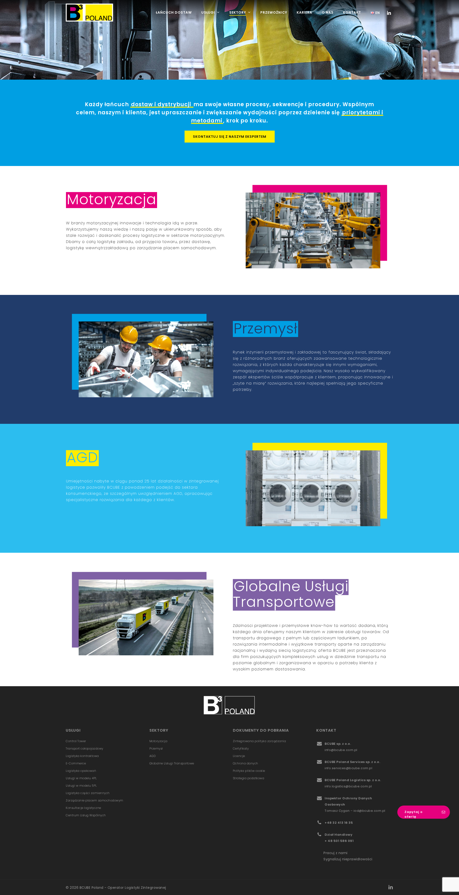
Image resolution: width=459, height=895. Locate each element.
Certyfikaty (241, 748)
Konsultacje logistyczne (83, 808)
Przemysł (156, 748)
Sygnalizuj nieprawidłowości (347, 859)
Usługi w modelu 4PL (81, 778)
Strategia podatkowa (248, 778)
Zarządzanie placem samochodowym (94, 800)
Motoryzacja (158, 741)
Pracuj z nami (335, 853)
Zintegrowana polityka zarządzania (259, 741)
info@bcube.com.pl (341, 750)
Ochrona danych (245, 763)
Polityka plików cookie (249, 771)
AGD (152, 756)
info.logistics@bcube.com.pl (348, 786)
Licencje (239, 756)
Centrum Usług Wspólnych (86, 815)
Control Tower (76, 741)
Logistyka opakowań (81, 771)
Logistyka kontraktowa (82, 756)
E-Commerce (76, 763)
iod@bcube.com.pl (369, 810)
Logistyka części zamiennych (88, 793)
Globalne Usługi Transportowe (171, 763)
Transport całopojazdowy (84, 748)
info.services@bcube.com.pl (348, 768)
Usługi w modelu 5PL (81, 786)
